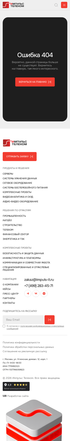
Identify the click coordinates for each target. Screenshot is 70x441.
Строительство (12, 225)
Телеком (8, 229)
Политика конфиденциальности (21, 342)
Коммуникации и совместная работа (26, 262)
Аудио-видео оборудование (20, 201)
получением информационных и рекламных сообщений (35, 327)
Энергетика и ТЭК (13, 239)
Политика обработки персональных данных (28, 347)
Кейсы (7, 289)
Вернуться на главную (35, 81)
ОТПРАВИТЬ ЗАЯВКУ (19, 156)
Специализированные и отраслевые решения (26, 268)
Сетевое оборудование (17, 183)
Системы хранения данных (20, 178)
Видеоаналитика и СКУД (18, 196)
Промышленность (14, 216)
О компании (10, 284)
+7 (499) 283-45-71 (38, 286)
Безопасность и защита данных (23, 253)
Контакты (9, 303)
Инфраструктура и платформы (22, 258)
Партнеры (9, 298)
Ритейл (7, 220)
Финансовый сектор (16, 234)
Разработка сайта (18, 396)
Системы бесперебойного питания (25, 187)
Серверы (8, 173)
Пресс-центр (10, 293)
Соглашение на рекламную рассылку (25, 351)
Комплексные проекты (17, 192)
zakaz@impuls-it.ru (39, 280)
